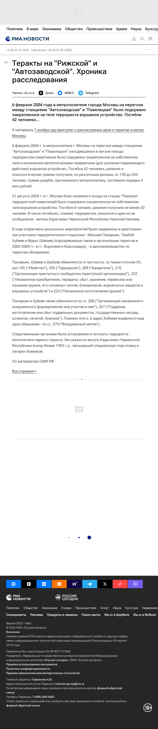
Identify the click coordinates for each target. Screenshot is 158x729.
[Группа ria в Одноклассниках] (59, 584)
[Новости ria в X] (105, 584)
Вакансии (13, 632)
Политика (12, 608)
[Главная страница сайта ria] (26, 39)
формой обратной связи (23, 705)
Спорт (104, 608)
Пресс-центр (91, 615)
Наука (117, 608)
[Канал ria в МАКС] (13, 584)
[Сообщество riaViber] (135, 584)
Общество (30, 608)
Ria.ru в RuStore (144, 615)
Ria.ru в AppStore (117, 615)
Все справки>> (24, 371)
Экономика (49, 608)
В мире (66, 608)
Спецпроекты (16, 615)
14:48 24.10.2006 (17, 50)
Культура (131, 608)
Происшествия (86, 608)
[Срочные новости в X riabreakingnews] (120, 584)
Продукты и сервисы (62, 615)
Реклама (36, 615)
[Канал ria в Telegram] (89, 584)
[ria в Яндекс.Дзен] (28, 584)
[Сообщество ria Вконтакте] (44, 584)
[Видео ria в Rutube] (74, 584)
